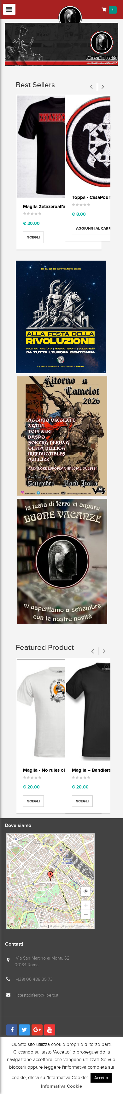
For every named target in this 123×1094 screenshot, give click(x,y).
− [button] (86, 914)
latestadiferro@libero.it (37, 995)
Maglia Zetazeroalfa (44, 206)
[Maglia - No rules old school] (59, 710)
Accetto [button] (101, 1077)
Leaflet (43, 926)
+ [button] (86, 905)
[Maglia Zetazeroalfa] (59, 147)
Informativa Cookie (61, 1086)
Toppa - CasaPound (93, 197)
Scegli (33, 237)
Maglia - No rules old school (53, 770)
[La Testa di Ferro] (43, 17)
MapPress (55, 926)
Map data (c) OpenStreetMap (77, 926)
